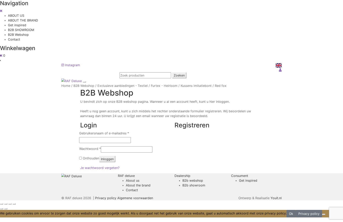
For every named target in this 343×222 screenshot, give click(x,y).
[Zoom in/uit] (1, 204)
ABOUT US (16, 15)
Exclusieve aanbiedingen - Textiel (122, 86)
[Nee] (323, 214)
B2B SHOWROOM (21, 30)
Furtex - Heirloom (164, 86)
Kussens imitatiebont (196, 86)
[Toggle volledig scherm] (5, 204)
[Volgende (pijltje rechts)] (5, 208)
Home (65, 86)
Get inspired (17, 25)
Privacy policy (105, 198)
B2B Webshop (18, 35)
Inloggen (107, 159)
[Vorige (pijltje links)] (1, 208)
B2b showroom (193, 185)
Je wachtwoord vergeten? (99, 168)
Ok (291, 214)
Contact (14, 39)
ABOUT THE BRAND (23, 20)
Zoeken (179, 75)
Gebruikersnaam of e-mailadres (104, 133)
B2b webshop (192, 180)
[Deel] (10, 204)
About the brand (138, 185)
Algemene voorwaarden (135, 198)
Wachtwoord (90, 149)
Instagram (72, 65)
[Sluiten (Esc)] (14, 204)
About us (132, 180)
